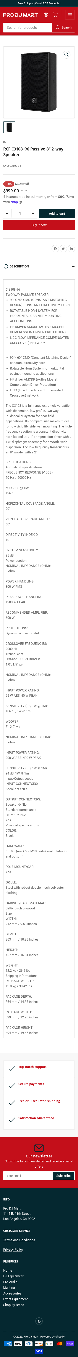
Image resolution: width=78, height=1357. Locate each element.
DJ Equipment (13, 1276)
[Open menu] (70, 14)
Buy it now (39, 225)
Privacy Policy (13, 1249)
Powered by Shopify (52, 1336)
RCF (5, 141)
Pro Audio (10, 1282)
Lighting (9, 1288)
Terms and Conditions (19, 1240)
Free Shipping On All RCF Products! (39, 3)
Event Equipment (15, 1299)
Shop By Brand (13, 1305)
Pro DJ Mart (31, 1336)
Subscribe (63, 1176)
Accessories (12, 1293)
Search (67, 27)
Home (7, 1270)
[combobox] (39, 27)
